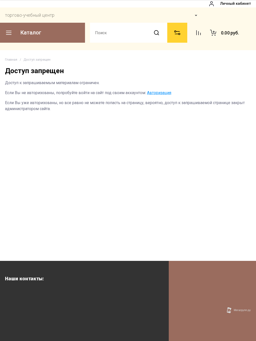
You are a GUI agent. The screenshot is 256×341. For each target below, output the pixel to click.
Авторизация (159, 92)
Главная (11, 59)
